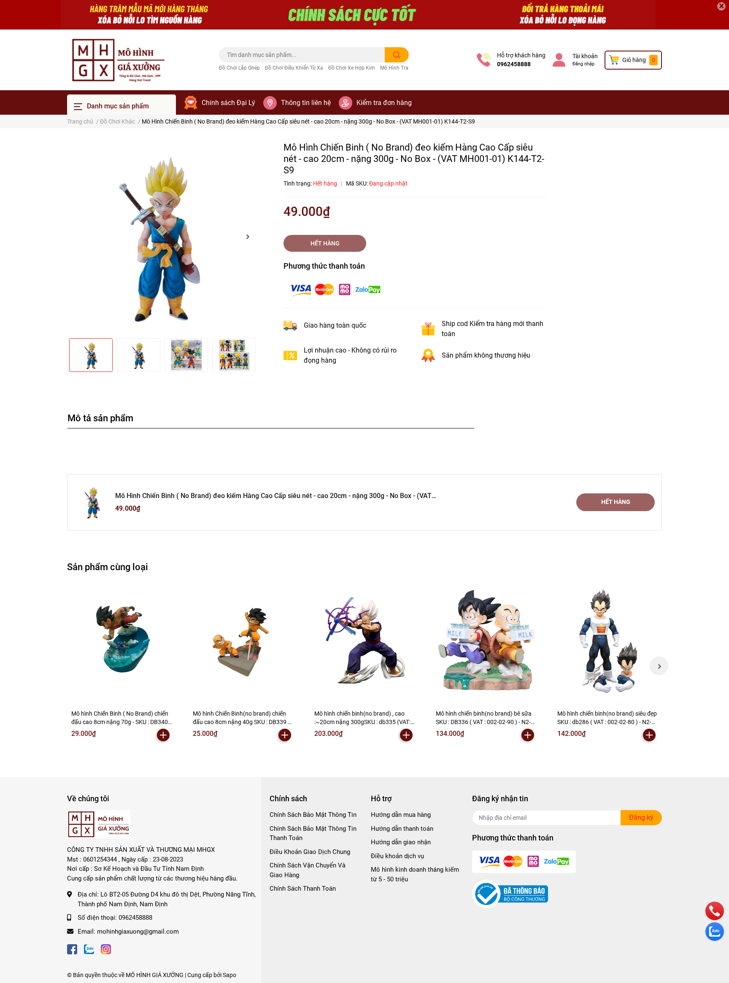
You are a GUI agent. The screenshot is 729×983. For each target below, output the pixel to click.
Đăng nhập (583, 64)
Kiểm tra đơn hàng (384, 103)
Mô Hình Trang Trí (400, 68)
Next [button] (247, 236)
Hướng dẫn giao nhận (401, 842)
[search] (397, 54)
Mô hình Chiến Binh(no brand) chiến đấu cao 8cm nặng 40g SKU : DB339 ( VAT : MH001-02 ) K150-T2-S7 (241, 721)
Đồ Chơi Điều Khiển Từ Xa (294, 68)
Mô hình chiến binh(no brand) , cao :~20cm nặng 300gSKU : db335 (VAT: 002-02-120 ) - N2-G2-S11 (362, 721)
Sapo (229, 975)
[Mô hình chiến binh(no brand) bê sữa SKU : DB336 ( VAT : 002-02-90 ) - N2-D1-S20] (486, 641)
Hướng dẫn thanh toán (402, 828)
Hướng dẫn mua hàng (401, 815)
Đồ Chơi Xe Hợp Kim (351, 68)
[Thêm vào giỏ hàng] (163, 735)
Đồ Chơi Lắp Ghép (239, 68)
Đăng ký (641, 817)
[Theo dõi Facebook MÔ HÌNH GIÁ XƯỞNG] (72, 948)
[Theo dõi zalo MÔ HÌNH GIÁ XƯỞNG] (89, 948)
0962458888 (514, 64)
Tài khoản (585, 56)
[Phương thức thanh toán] (335, 289)
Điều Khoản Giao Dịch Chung (310, 852)
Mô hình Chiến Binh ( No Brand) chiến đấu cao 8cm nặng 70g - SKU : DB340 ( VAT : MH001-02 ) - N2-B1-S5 (121, 721)
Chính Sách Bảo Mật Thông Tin (313, 815)
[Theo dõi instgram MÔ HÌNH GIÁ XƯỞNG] (106, 948)
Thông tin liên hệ (306, 103)
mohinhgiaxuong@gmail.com (138, 931)
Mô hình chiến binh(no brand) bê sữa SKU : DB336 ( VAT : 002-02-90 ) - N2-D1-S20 (484, 721)
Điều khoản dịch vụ (397, 856)
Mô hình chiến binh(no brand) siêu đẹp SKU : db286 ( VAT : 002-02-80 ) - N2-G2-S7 (607, 721)
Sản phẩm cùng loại (107, 566)
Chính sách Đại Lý (228, 103)
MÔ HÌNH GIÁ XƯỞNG (155, 975)
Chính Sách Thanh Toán (303, 888)
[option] (162, 236)
